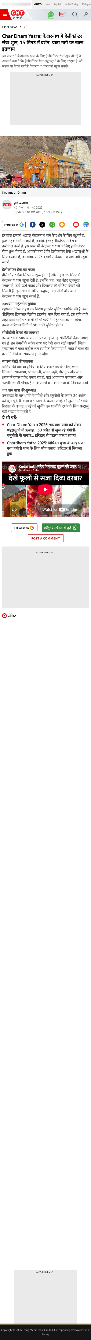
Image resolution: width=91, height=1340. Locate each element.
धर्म (26, 27)
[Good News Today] (18, 17)
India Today (71, 4)
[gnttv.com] (6, 204)
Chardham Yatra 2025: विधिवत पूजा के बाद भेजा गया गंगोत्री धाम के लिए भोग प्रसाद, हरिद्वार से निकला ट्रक (46, 448)
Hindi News (10, 27)
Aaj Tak (58, 4)
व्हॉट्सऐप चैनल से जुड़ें (57, 527)
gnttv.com (21, 202)
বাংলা (48, 4)
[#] (52, 226)
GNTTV (38, 4)
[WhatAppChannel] (51, 15)
